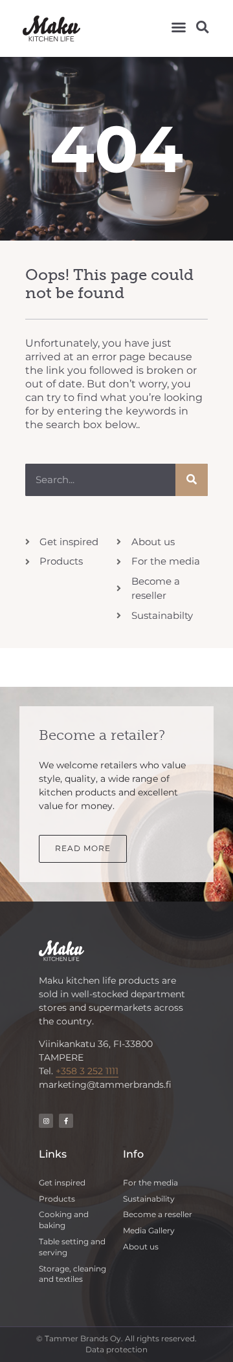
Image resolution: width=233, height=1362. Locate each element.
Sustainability (149, 1199)
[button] (178, 27)
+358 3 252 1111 (87, 1071)
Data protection (116, 1349)
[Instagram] (46, 1121)
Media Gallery (149, 1230)
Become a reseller (157, 1214)
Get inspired (62, 1182)
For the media (150, 1182)
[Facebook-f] (66, 1121)
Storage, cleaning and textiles (72, 1274)
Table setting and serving (72, 1247)
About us (141, 1246)
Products (57, 1199)
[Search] (191, 480)
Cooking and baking (64, 1219)
